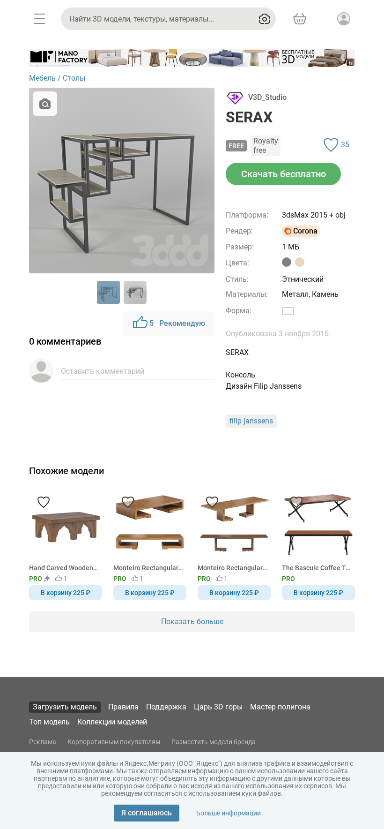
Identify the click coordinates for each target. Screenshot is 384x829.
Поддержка (166, 706)
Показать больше (192, 621)
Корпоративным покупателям (113, 742)
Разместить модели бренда (213, 742)
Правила (123, 706)
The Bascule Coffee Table (317, 568)
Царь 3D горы (218, 706)
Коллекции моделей (112, 721)
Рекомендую (177, 323)
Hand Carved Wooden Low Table (64, 568)
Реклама (42, 742)
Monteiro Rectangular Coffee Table (148, 568)
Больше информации (228, 813)
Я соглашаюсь (146, 812)
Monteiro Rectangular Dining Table (232, 568)
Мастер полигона (280, 706)
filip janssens (251, 420)
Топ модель (49, 721)
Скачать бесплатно (283, 174)
